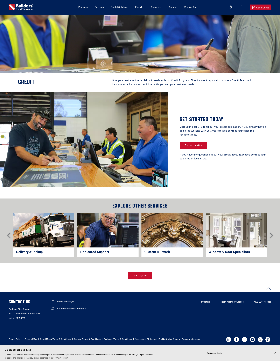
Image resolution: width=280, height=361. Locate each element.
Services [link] (99, 7)
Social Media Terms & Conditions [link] (55, 339)
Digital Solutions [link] (119, 7)
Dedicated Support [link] (94, 252)
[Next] (271, 235)
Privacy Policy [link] (15, 339)
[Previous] (8, 235)
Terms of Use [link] (31, 339)
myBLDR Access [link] (262, 302)
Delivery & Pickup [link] (29, 252)
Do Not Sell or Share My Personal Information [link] (180, 339)
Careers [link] (172, 7)
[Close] (275, 352)
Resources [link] (155, 7)
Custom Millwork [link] (157, 252)
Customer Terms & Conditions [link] (118, 339)
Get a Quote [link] (140, 275)
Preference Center (214, 353)
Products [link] (83, 7)
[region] (140, 353)
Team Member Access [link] (232, 302)
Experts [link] (139, 7)
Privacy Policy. (61, 358)
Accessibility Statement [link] (146, 339)
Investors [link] (205, 302)
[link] (21, 7)
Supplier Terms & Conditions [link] (87, 339)
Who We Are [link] (190, 7)
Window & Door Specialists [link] (229, 252)
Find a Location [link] (193, 145)
